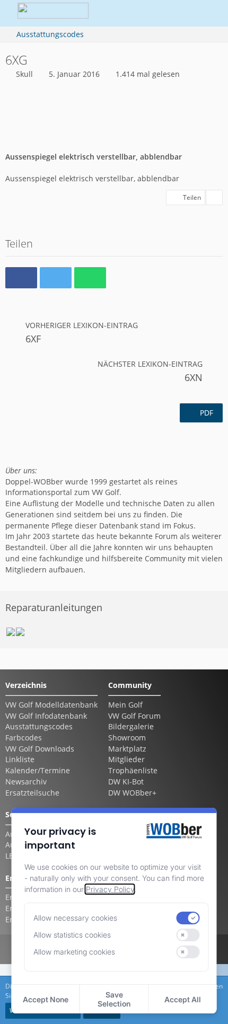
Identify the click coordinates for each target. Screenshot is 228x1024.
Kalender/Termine (37, 770)
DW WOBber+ (132, 793)
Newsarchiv (26, 781)
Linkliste (19, 759)
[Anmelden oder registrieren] (177, 13)
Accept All (182, 999)
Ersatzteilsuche (32, 793)
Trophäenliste (132, 770)
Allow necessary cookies (75, 917)
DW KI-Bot (126, 781)
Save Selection (114, 999)
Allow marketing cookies (74, 951)
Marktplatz (127, 749)
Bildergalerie (131, 726)
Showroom (127, 737)
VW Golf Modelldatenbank (51, 705)
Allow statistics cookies (72, 934)
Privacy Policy (110, 889)
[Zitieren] (214, 198)
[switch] (188, 918)
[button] (150, 13)
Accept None (45, 999)
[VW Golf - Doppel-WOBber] (53, 13)
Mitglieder (126, 759)
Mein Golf (125, 705)
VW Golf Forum (134, 716)
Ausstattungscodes (39, 726)
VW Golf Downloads (39, 749)
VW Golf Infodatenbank (46, 716)
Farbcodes (23, 737)
